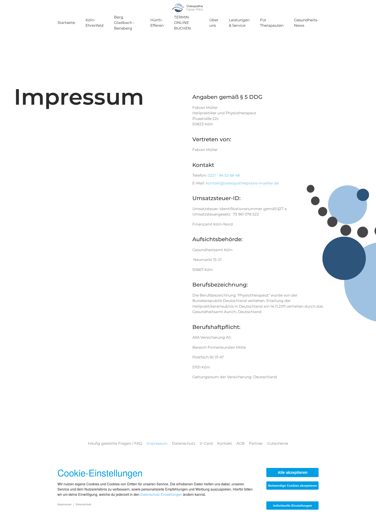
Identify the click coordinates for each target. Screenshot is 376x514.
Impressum (157, 443)
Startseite (66, 22)
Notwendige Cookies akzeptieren (292, 485)
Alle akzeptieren (292, 472)
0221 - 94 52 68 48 (224, 175)
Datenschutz (183, 443)
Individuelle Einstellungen (292, 505)
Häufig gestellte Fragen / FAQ (115, 443)
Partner (256, 443)
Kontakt (224, 443)
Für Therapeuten (272, 23)
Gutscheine (277, 443)
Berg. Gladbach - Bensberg (124, 22)
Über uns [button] (213, 23)
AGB (240, 443)
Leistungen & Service (239, 23)
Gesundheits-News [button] (306, 23)
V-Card (206, 443)
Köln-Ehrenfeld (95, 23)
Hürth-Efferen (157, 23)
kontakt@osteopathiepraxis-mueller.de (242, 183)
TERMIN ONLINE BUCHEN (182, 22)
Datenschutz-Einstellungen (161, 494)
